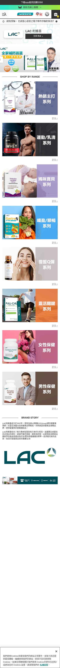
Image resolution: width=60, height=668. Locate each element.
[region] (30, 657)
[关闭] (56, 651)
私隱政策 (44, 665)
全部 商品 (37, 36)
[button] (55, 14)
